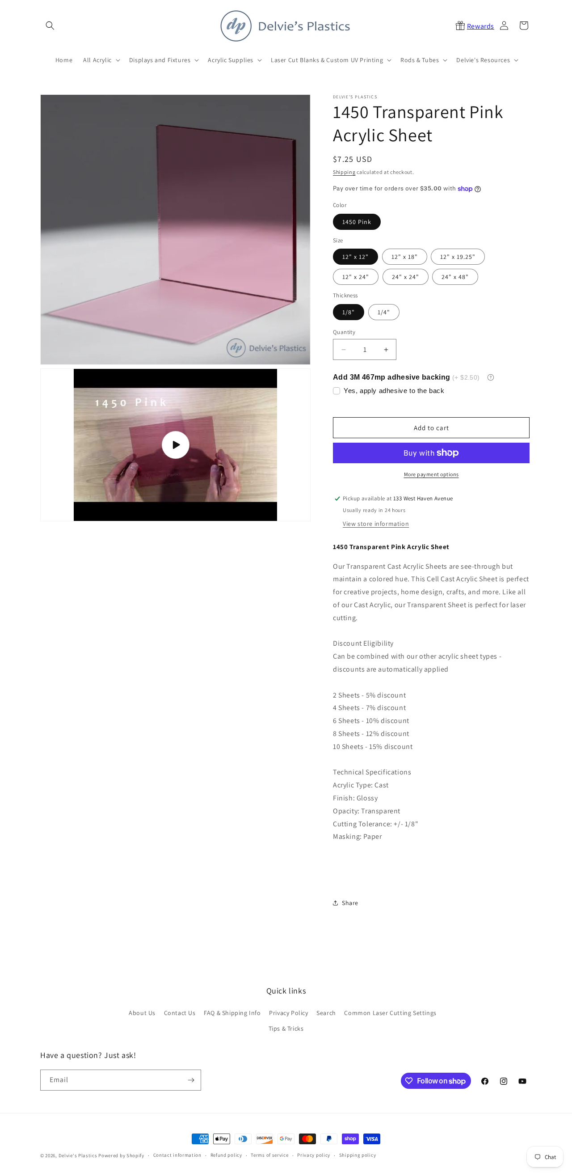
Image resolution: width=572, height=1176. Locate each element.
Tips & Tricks (286, 1028)
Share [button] (350, 903)
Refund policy (226, 1155)
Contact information (177, 1155)
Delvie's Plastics (78, 1155)
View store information (376, 524)
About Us (142, 1013)
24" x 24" (405, 277)
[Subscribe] (191, 1080)
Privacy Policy (288, 1013)
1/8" (348, 312)
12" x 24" (355, 277)
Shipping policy (357, 1155)
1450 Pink (356, 222)
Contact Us (180, 1013)
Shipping (344, 172)
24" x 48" (455, 277)
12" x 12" (355, 257)
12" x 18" (404, 257)
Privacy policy (313, 1155)
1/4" (384, 312)
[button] (50, 25)
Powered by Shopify (121, 1155)
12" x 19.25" (457, 257)
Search (326, 1013)
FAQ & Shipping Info (232, 1013)
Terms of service (269, 1155)
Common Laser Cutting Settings (390, 1013)
